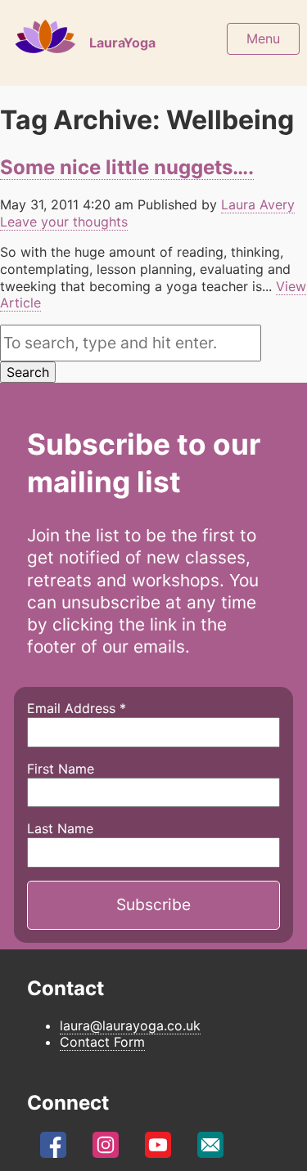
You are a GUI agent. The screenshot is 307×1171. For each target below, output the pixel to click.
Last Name (60, 828)
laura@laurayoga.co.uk (130, 1025)
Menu (263, 38)
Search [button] (28, 372)
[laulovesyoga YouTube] (158, 1150)
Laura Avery (258, 204)
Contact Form (102, 1042)
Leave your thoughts (64, 221)
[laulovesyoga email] (210, 1150)
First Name (60, 768)
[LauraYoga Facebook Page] (53, 1150)
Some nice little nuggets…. (127, 167)
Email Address (76, 708)
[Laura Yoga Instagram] (106, 1150)
